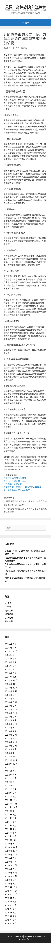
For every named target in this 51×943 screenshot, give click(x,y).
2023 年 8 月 (11, 727)
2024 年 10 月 (11, 688)
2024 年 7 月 (11, 698)
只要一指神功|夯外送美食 (25, 7)
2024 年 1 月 (10, 720)
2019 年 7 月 (10, 905)
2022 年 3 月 (11, 789)
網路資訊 (9, 614)
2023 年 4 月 (11, 742)
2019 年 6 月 (11, 909)
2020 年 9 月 (11, 854)
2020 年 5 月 (11, 869)
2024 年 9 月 (11, 691)
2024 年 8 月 (11, 695)
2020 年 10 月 (11, 851)
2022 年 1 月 (10, 796)
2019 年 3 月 (11, 920)
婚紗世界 (9, 610)
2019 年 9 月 (11, 898)
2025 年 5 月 (11, 669)
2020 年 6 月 (11, 865)
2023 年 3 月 (11, 746)
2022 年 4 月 (11, 785)
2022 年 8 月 (11, 771)
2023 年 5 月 (11, 738)
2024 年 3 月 (11, 713)
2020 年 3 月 (11, 876)
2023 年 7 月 (11, 731)
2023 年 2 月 (11, 749)
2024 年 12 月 (11, 680)
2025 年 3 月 (11, 673)
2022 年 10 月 (11, 764)
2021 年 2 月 (10, 836)
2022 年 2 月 (11, 793)
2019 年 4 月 (11, 916)
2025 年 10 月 (11, 651)
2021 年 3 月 (10, 833)
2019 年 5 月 (10, 912)
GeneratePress (25, 939)
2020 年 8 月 (11, 858)
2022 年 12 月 (11, 756)
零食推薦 (9, 621)
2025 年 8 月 (11, 659)
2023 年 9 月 (11, 724)
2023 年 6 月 (11, 735)
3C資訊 (8, 603)
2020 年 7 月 (11, 862)
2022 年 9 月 (11, 767)
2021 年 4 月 (10, 829)
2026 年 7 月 (11, 648)
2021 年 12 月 (11, 800)
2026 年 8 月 (11, 644)
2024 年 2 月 (11, 717)
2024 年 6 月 (11, 702)
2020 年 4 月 (11, 873)
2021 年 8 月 (10, 814)
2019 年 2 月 (10, 923)
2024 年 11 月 (11, 684)
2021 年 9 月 (10, 811)
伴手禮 (8, 607)
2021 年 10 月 (11, 807)
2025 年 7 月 (11, 662)
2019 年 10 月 (11, 894)
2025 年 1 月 (10, 677)
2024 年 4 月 (11, 709)
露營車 (7, 55)
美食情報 (10, 498)
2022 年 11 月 (11, 760)
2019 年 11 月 (11, 891)
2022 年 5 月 (11, 782)
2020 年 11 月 (11, 847)
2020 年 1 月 (10, 883)
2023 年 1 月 (10, 753)
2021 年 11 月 (11, 804)
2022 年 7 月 (11, 775)
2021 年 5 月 (10, 825)
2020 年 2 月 (11, 880)
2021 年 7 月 (10, 818)
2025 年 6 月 (11, 666)
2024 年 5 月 (11, 706)
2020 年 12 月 (11, 843)
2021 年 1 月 (10, 840)
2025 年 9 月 (11, 655)
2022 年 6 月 (11, 778)
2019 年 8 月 (10, 902)
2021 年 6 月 (10, 822)
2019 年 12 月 (11, 887)
